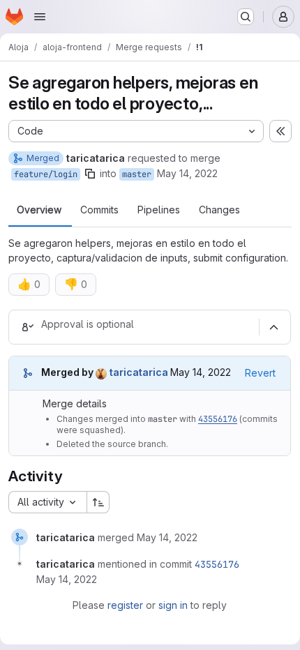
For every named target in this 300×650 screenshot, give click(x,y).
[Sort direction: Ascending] (98, 502)
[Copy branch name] (90, 173)
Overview (39, 210)
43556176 (217, 419)
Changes (219, 210)
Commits (99, 210)
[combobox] (47, 502)
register (125, 605)
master (136, 174)
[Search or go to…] (245, 16)
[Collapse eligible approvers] (273, 327)
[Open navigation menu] (40, 17)
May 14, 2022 (187, 173)
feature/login (45, 174)
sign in (173, 605)
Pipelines (158, 210)
